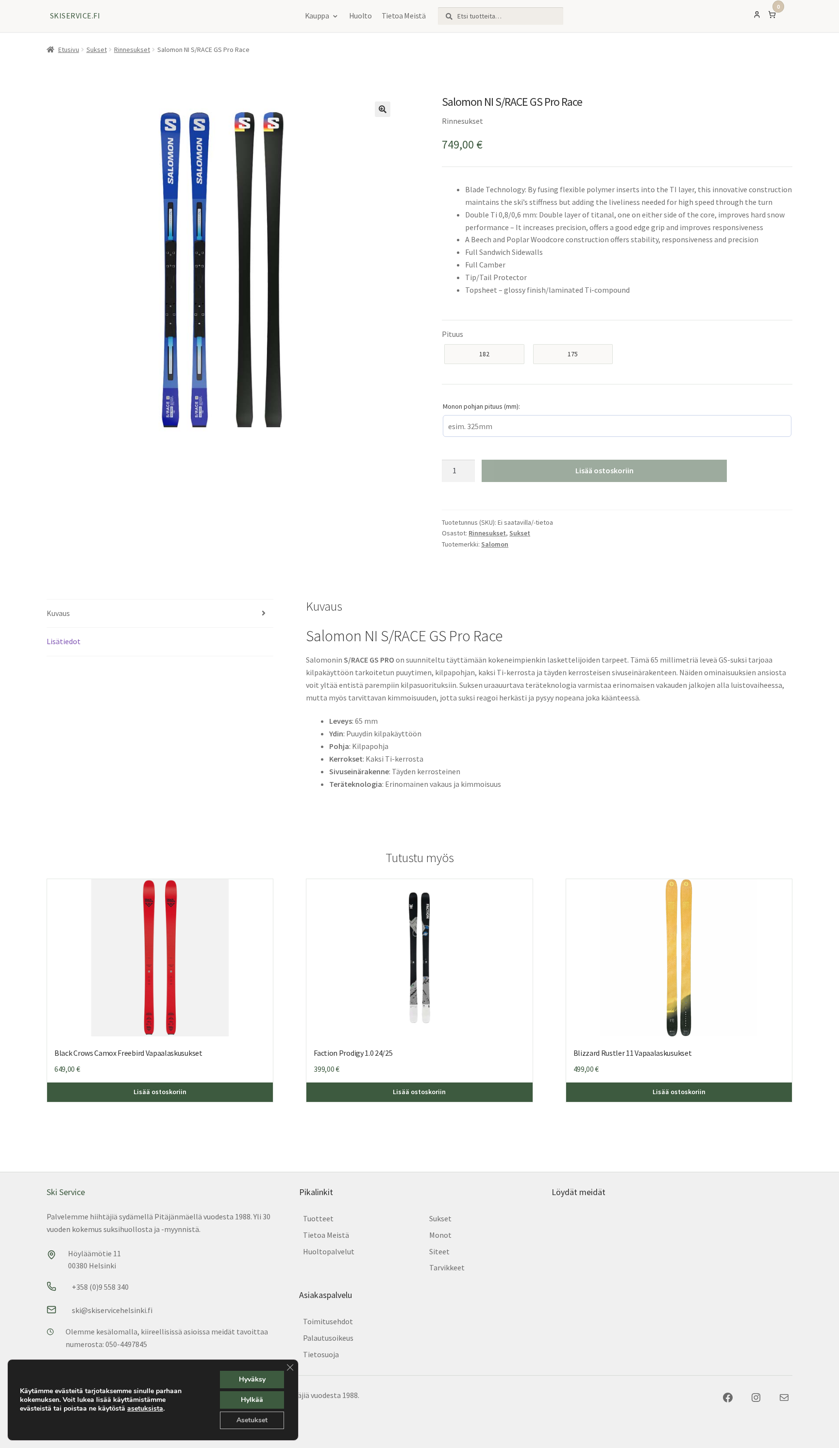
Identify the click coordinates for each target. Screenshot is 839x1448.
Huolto (360, 15)
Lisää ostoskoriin (604, 470)
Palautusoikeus (328, 1338)
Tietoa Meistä (404, 15)
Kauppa (317, 15)
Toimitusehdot (328, 1321)
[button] (382, 109)
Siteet (439, 1251)
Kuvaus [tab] (58, 613)
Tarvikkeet (447, 1267)
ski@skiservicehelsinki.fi (112, 1310)
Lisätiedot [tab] (64, 641)
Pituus (452, 334)
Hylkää (252, 1399)
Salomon (494, 544)
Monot (440, 1235)
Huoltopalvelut (328, 1251)
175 (573, 354)
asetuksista (145, 1408)
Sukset (96, 49)
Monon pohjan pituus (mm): (481, 406)
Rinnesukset (132, 49)
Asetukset (252, 1420)
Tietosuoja (321, 1354)
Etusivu (68, 49)
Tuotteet (318, 1218)
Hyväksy (252, 1379)
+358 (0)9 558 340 (100, 1287)
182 (484, 354)
